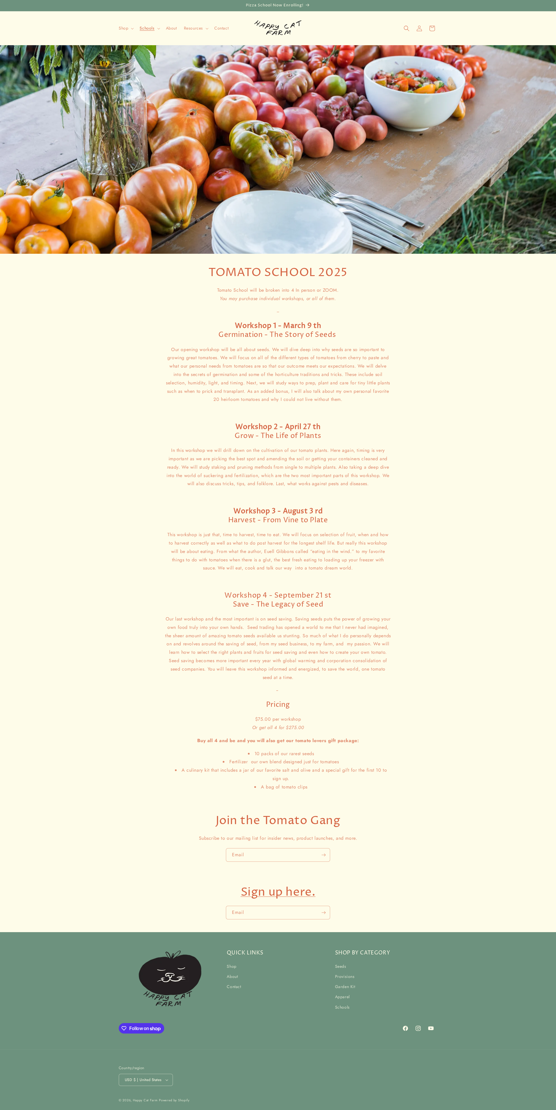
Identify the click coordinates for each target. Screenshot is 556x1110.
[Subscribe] (323, 855)
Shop (231, 966)
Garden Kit (345, 986)
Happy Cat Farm (145, 1100)
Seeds (340, 966)
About (232, 976)
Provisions (345, 976)
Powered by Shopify (174, 1100)
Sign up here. (278, 892)
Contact (234, 986)
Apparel (342, 997)
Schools (342, 1007)
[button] (125, 28)
